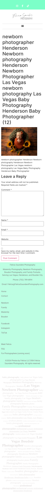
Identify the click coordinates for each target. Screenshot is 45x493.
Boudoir (4, 317)
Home (3, 291)
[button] (22, 26)
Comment (6, 190)
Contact (4, 296)
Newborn (5, 303)
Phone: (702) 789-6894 (22, 280)
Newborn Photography (23, 382)
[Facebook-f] (22, 6)
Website (4, 239)
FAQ (3, 349)
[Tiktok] (28, 6)
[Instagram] (17, 6)
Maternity (5, 312)
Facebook (5, 323)
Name (4, 220)
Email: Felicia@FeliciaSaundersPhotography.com (22, 284)
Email (4, 230)
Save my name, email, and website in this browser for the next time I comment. (20, 252)
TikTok (4, 333)
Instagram (5, 328)
